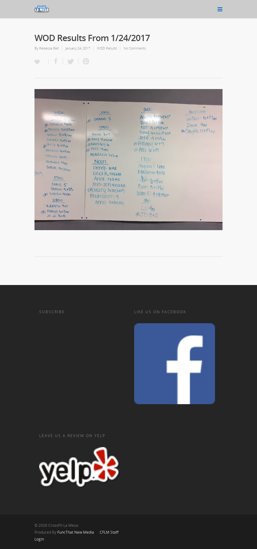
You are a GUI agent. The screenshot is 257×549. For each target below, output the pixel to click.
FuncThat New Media (75, 532)
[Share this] (56, 61)
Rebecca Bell (49, 48)
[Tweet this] (71, 61)
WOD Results (107, 48)
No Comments (134, 48)
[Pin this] (85, 61)
